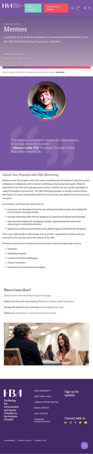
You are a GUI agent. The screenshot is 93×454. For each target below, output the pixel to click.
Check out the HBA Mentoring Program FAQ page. (28, 295)
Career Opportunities (46, 402)
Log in (78, 8)
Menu (85, 8)
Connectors (68, 301)
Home (5, 72)
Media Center (41, 408)
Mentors (53, 301)
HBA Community (42, 391)
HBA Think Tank (42, 396)
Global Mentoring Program (40, 72)
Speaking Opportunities (42, 420)
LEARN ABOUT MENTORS (14, 54)
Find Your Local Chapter (53, 8)
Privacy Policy (24, 440)
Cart (72, 8)
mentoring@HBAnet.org (50, 307)
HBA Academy (31, 8)
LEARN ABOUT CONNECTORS (16, 59)
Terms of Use (40, 440)
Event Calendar (17, 72)
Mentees (44, 301)
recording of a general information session (36, 312)
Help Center (41, 413)
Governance (9, 440)
